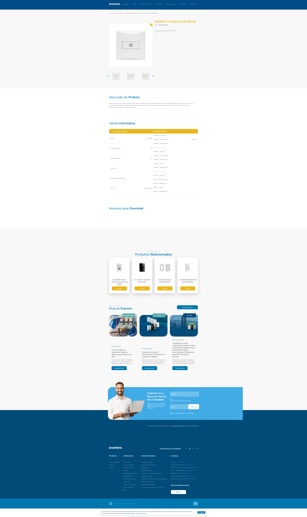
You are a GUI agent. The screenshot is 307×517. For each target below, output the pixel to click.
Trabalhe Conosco (171, 4)
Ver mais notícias (187, 307)
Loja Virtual (183, 4)
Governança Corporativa (129, 479)
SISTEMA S (141, 13)
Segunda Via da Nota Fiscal (148, 465)
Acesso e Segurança (114, 462)
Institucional (158, 4)
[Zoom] (150, 25)
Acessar (178, 492)
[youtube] (190, 448)
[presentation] (108, 75)
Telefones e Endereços (147, 476)
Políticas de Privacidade (129, 484)
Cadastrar (194, 407)
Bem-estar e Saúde (128, 315)
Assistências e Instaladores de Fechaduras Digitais (154, 479)
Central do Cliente (145, 4)
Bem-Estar (112, 467)
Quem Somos (126, 462)
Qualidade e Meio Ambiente (130, 473)
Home (110, 13)
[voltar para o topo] (195, 504)
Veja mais (119, 288)
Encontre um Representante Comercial (151, 473)
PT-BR (192, 4)
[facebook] (186, 448)
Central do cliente (148, 456)
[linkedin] (197, 448)
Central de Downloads (147, 470)
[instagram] (193, 448)
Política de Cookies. (142, 513)
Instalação (121, 13)
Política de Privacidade (178, 426)
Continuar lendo (119, 368)
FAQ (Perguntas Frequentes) (148, 484)
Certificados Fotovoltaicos (148, 481)
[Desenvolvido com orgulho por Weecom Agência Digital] (110, 503)
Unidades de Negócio (128, 465)
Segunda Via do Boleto (147, 462)
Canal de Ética (127, 481)
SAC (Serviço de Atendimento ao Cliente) (151, 487)
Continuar (201, 512)
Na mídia (189, 315)
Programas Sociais (128, 467)
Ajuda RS (125, 470)
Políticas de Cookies (128, 487)
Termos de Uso (194, 426)
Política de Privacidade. (130, 513)
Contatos (174, 456)
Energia (115, 13)
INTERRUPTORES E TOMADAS (131, 13)
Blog (135, 4)
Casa (159, 315)
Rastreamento (145, 467)
